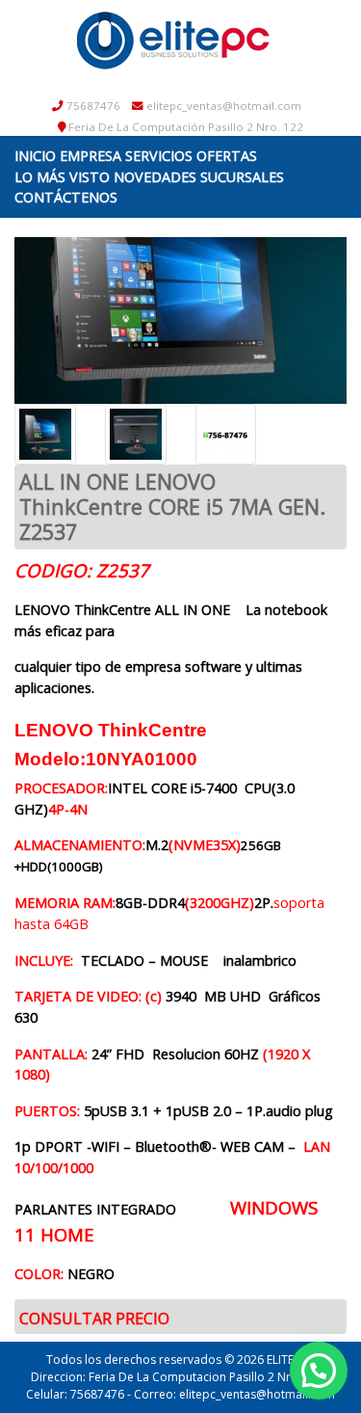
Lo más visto (62, 177)
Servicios (159, 156)
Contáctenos (65, 197)
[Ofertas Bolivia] (173, 40)
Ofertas (226, 156)
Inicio (35, 156)
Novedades (155, 177)
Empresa (90, 156)
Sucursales (242, 177)
